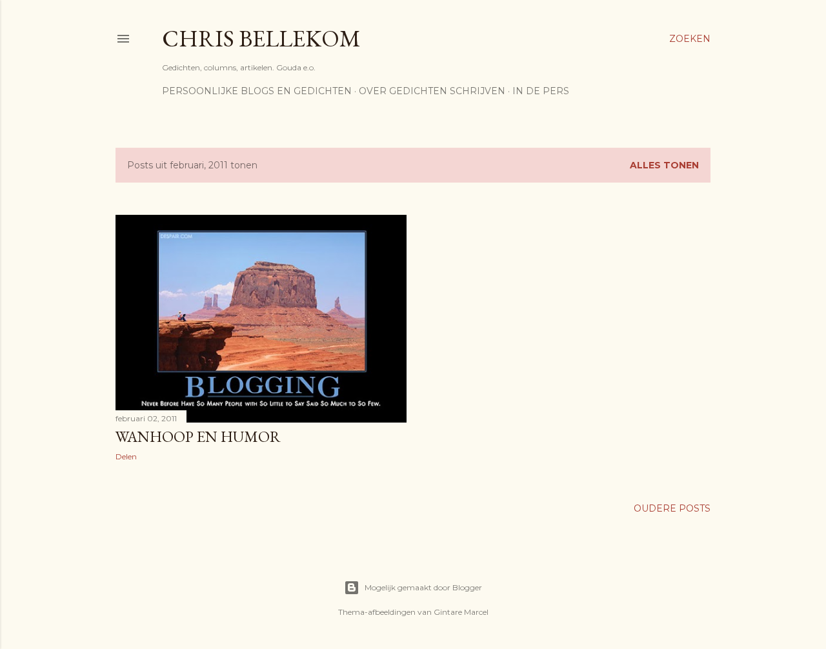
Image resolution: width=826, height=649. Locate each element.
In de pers (540, 91)
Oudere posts (672, 508)
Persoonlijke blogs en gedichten (257, 91)
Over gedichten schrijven (432, 91)
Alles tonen (664, 165)
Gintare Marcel (461, 612)
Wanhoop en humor (198, 436)
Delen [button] (126, 456)
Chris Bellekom (261, 38)
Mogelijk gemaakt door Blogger (423, 587)
